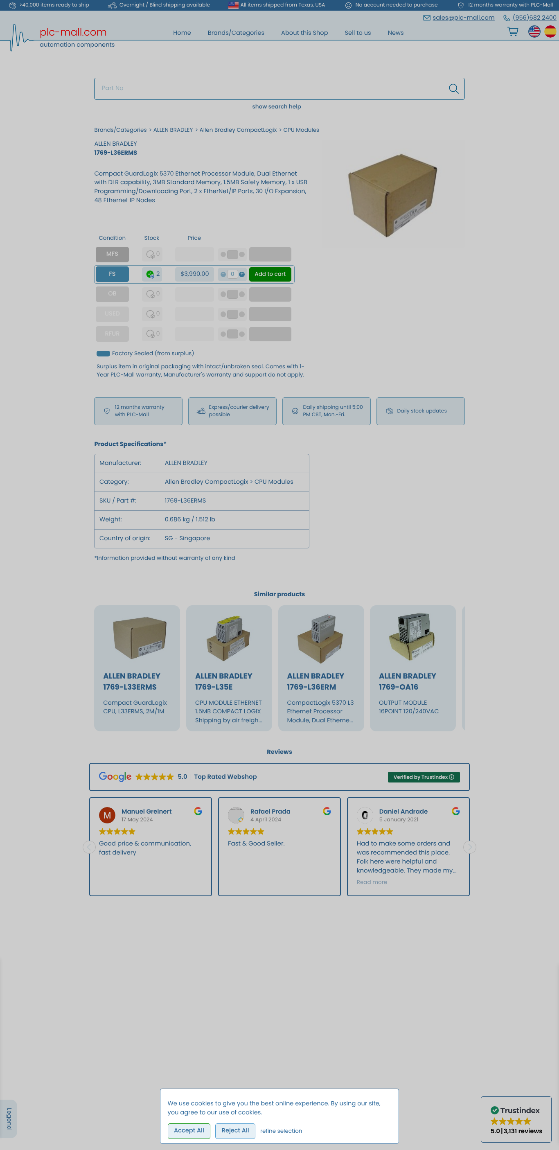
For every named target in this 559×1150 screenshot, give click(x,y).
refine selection (281, 1131)
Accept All (189, 1131)
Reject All (235, 1131)
